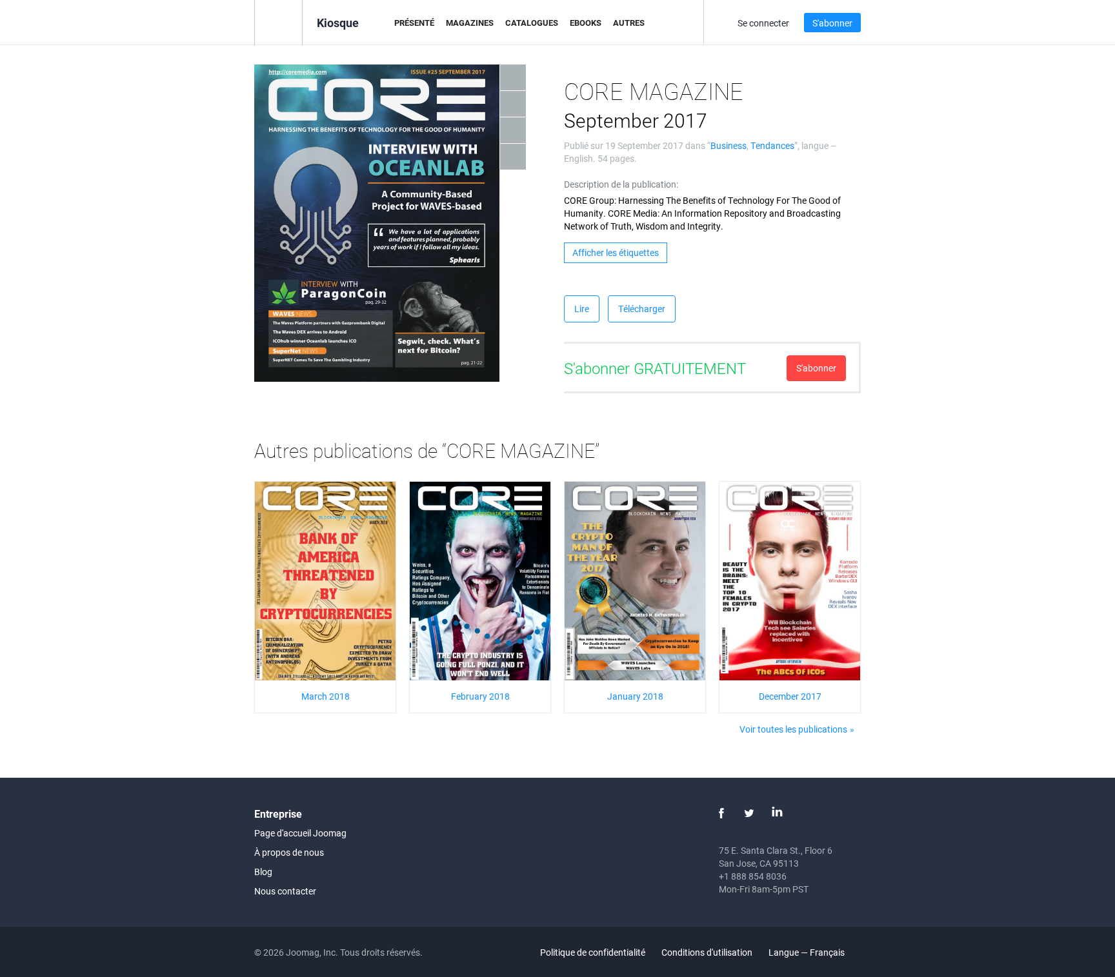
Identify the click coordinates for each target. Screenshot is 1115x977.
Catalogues (531, 22)
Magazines (470, 22)
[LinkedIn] (777, 813)
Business (728, 145)
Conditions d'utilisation (706, 952)
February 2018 (480, 696)
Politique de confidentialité (592, 952)
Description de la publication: (621, 184)
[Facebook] (721, 813)
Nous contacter (285, 891)
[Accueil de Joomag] (278, 21)
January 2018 (635, 696)
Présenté (414, 22)
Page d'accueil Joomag (300, 833)
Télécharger (641, 308)
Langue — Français (807, 952)
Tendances (772, 145)
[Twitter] (749, 813)
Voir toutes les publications (793, 729)
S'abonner (832, 23)
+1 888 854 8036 (753, 876)
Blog (263, 871)
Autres (629, 22)
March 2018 (325, 696)
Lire (581, 308)
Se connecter (763, 23)
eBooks (585, 22)
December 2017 (790, 696)
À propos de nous (289, 852)
